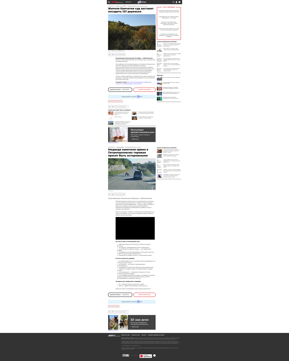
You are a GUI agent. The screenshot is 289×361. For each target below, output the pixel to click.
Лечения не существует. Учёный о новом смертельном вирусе (171, 155)
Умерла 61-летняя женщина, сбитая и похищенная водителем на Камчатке (169, 11)
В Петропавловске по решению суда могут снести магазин (145, 117)
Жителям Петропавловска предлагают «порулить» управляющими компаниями (134, 82)
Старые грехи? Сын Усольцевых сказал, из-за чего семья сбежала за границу (171, 64)
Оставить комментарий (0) (144, 89)
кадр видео (110, 190)
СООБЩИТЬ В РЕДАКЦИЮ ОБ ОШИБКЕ (156, 335)
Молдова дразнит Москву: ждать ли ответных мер (171, 83)
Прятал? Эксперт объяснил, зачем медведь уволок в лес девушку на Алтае (171, 166)
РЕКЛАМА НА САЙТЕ (125, 335)
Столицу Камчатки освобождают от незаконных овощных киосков (146, 112)
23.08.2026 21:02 (111, 147)
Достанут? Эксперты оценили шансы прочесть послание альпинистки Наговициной (172, 45)
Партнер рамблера (134, 355)
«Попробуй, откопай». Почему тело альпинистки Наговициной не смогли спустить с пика (171, 176)
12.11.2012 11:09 (111, 6)
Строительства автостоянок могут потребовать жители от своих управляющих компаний (123, 123)
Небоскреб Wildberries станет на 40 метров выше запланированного (171, 93)
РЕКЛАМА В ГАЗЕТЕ (136, 335)
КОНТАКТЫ (143, 335)
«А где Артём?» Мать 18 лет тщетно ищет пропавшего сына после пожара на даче (171, 69)
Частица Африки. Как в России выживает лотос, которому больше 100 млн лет (171, 161)
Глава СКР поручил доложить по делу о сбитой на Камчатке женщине (168, 29)
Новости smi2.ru (113, 142)
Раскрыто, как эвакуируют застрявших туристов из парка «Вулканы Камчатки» (168, 23)
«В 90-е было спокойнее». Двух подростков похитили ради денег (171, 49)
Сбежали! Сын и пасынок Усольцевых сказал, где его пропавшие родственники (172, 55)
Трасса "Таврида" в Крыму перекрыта (171, 77)
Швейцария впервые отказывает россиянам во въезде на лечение (170, 88)
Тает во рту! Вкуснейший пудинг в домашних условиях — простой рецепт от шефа (171, 151)
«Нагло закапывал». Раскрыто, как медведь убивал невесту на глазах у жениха (171, 59)
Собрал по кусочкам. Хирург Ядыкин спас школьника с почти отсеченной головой (172, 171)
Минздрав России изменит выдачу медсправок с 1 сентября (169, 17)
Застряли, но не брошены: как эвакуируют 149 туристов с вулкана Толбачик (169, 35)
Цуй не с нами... (118, 116)
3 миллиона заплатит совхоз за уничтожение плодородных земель (122, 113)
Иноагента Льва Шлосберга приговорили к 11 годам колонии (170, 98)
